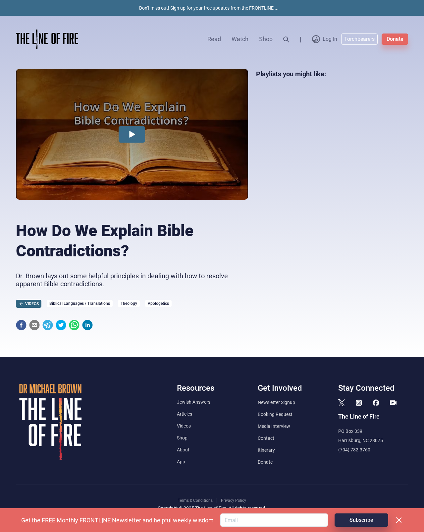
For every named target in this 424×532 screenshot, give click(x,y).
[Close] (399, 520)
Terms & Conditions (195, 500)
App (181, 461)
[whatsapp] (74, 325)
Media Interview (274, 426)
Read (214, 38)
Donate (395, 39)
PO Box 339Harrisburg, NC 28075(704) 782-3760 (360, 440)
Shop (266, 38)
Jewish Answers (193, 402)
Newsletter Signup (276, 402)
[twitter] (61, 325)
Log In (330, 39)
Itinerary (266, 450)
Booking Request (275, 414)
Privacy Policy (233, 500)
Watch (240, 38)
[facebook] (21, 325)
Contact (266, 438)
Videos (184, 426)
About (183, 449)
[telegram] (47, 325)
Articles (184, 414)
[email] (34, 325)
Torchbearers (359, 39)
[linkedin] (87, 325)
